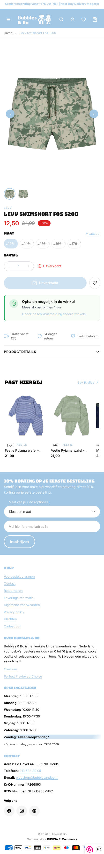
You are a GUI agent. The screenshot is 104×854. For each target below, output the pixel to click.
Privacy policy (14, 612)
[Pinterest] (34, 811)
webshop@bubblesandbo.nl (37, 777)
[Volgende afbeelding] (93, 114)
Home (8, 33)
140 (27, 243)
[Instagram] (21, 811)
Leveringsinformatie (19, 598)
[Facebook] (9, 811)
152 (42, 243)
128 (11, 243)
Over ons (11, 669)
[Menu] (8, 19)
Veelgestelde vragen (19, 576)
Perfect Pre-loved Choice (23, 676)
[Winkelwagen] (94, 19)
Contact (9, 583)
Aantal (11, 255)
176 (74, 243)
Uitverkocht (48, 283)
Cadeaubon (12, 626)
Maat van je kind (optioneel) (30, 502)
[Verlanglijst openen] (83, 19)
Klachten (10, 619)
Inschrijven (19, 542)
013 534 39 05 (30, 771)
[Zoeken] (61, 19)
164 (58, 243)
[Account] (72, 19)
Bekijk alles (86, 382)
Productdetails (20, 352)
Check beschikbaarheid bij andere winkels (54, 314)
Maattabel (93, 233)
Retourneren (13, 591)
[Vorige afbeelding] (10, 114)
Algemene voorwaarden (22, 605)
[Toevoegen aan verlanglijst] (94, 283)
